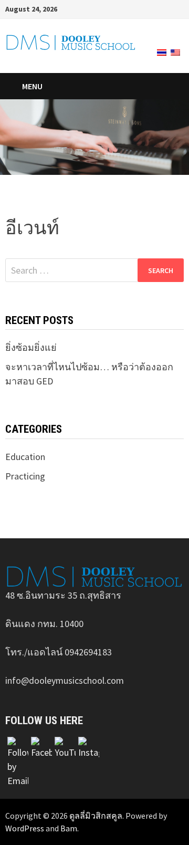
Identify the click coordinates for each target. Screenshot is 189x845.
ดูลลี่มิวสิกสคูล (95, 815)
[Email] (178, 8)
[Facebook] (153, 8)
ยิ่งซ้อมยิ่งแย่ (31, 347)
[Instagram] (166, 8)
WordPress (24, 828)
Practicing (25, 476)
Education (25, 457)
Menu (32, 86)
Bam (68, 828)
